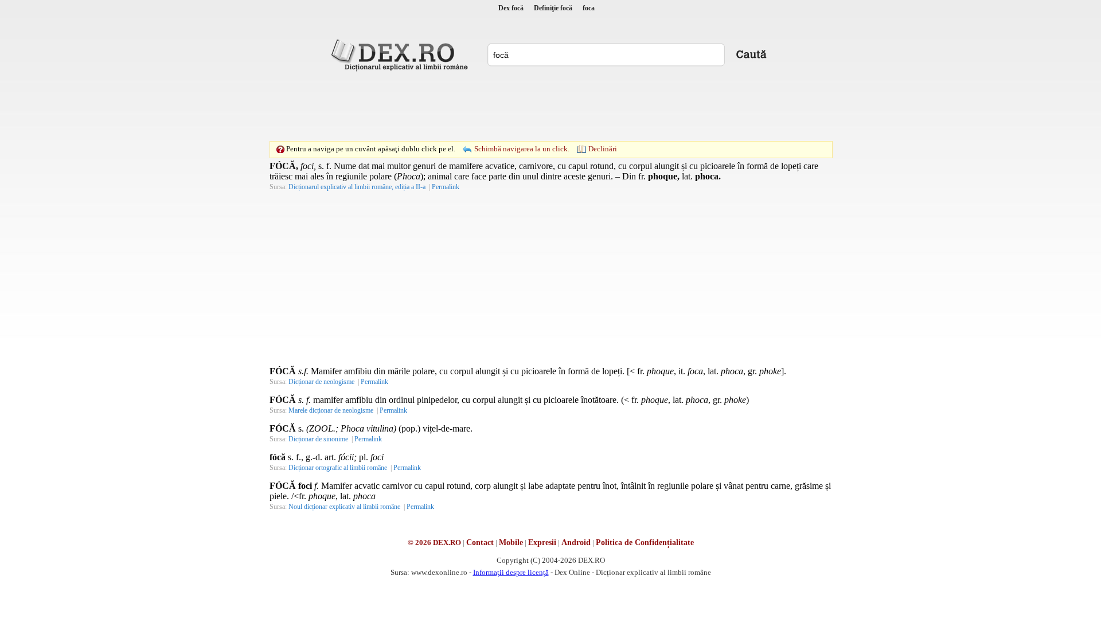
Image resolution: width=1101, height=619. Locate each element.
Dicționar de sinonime (318, 439)
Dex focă (511, 8)
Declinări (602, 148)
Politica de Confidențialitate (645, 542)
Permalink (445, 187)
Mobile (511, 542)
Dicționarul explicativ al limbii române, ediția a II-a (356, 187)
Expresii (542, 542)
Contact (480, 542)
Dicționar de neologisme (321, 382)
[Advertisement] (550, 106)
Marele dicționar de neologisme (330, 410)
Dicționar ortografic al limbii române (337, 468)
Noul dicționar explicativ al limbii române (344, 507)
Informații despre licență (511, 572)
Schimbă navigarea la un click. (521, 148)
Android (576, 542)
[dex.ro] (401, 54)
